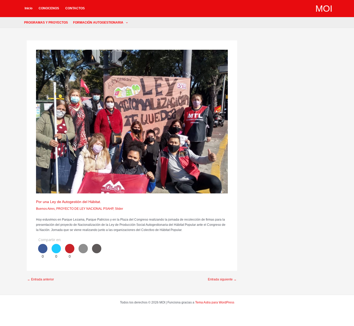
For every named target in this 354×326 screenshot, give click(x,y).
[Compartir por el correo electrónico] (83, 251)
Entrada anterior (40, 279)
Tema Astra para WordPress (214, 302)
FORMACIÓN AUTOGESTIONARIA (98, 22)
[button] (125, 22)
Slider (119, 209)
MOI (323, 8)
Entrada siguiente (222, 279)
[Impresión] (96, 251)
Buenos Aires (45, 209)
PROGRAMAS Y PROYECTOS (46, 22)
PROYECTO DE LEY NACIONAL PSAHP (84, 209)
